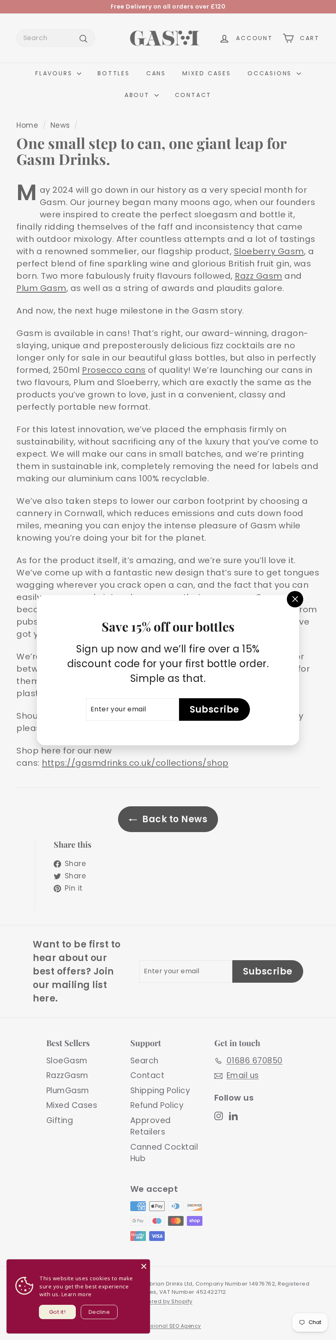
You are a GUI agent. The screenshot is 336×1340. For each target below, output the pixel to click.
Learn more (76, 1294)
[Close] (144, 1265)
